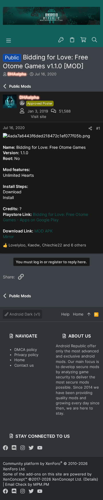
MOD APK (43, 230)
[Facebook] (5, 448)
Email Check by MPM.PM (27, 484)
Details (91, 479)
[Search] (94, 40)
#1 (98, 128)
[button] (8, 40)
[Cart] (83, 40)
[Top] (88, 314)
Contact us (24, 365)
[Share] (90, 128)
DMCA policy (25, 349)
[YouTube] (39, 448)
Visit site (38, 116)
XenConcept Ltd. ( (68, 479)
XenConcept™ (15, 479)
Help (65, 314)
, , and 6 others (47, 245)
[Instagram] (22, 448)
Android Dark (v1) (24, 314)
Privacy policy (26, 354)
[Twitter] (31, 448)
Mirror (8, 236)
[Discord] (14, 448)
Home (19, 360)
